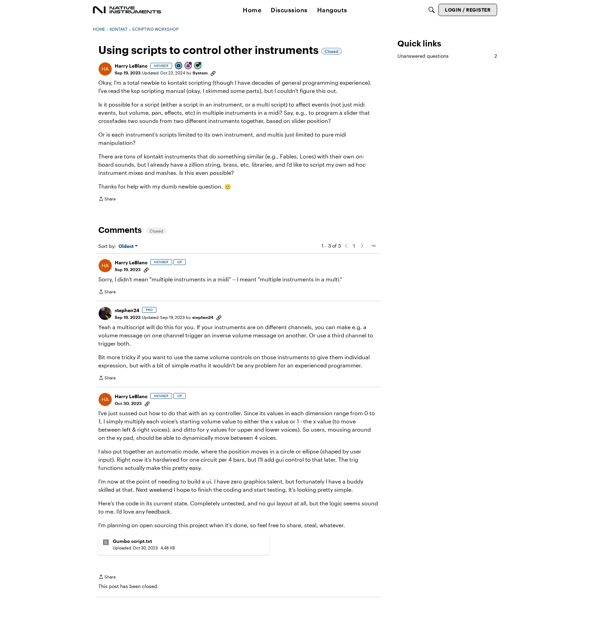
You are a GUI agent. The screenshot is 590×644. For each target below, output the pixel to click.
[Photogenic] (179, 66)
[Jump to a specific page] (372, 245)
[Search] (431, 10)
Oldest (126, 246)
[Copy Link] (213, 73)
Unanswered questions (447, 56)
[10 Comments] (198, 66)
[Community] (127, 10)
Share (107, 199)
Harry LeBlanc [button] (131, 66)
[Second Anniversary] (188, 66)
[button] (105, 69)
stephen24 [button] (127, 310)
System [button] (200, 72)
